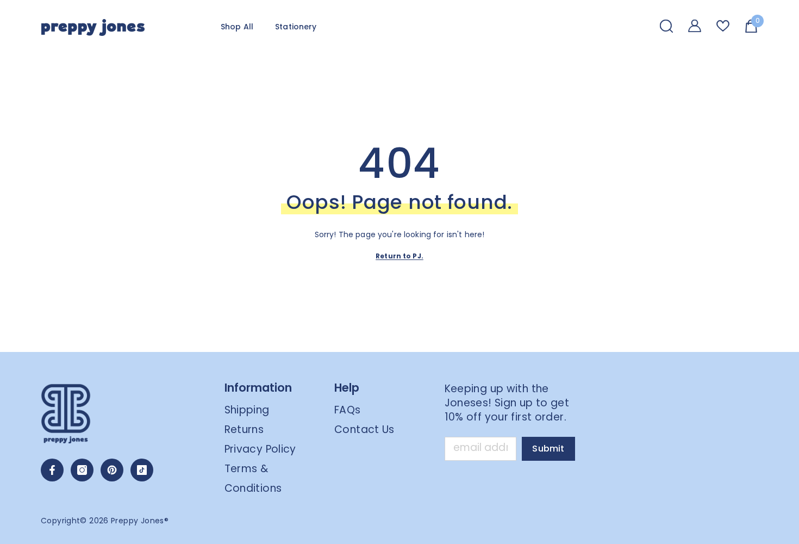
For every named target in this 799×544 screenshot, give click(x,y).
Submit (548, 448)
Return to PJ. (399, 256)
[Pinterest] (112, 470)
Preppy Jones (137, 520)
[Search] (666, 26)
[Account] (694, 26)
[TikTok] (141, 470)
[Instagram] (82, 470)
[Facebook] (52, 470)
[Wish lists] (722, 26)
